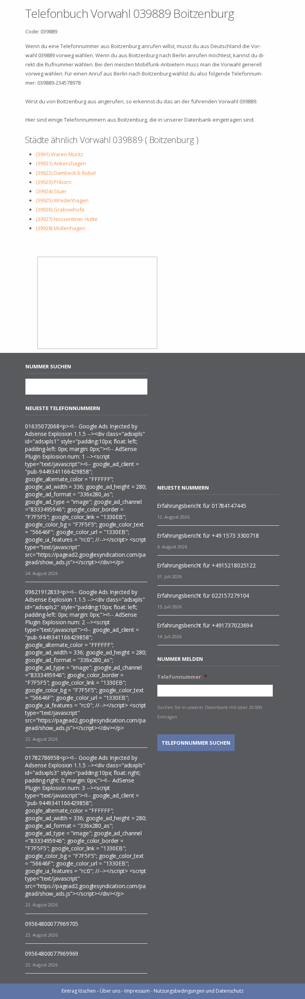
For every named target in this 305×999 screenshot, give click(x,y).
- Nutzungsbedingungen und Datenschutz (197, 990)
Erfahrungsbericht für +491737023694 (205, 625)
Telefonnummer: (182, 677)
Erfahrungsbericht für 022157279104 (203, 595)
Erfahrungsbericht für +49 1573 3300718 (208, 535)
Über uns (110, 990)
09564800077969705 (51, 923)
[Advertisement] (224, 418)
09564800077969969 (51, 953)
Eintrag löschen (79, 990)
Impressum (137, 990)
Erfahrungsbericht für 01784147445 (201, 505)
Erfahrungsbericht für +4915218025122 (206, 565)
